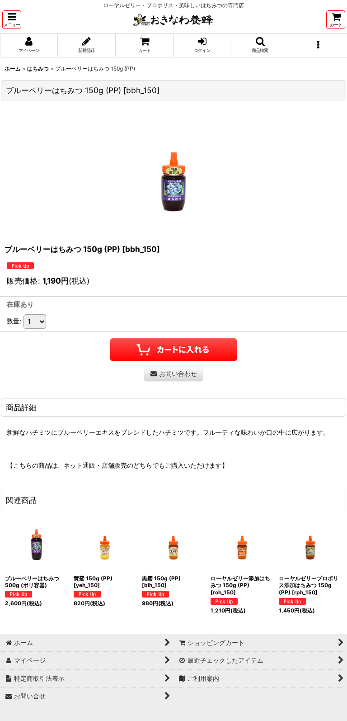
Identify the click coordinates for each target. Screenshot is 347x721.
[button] (11, 19)
